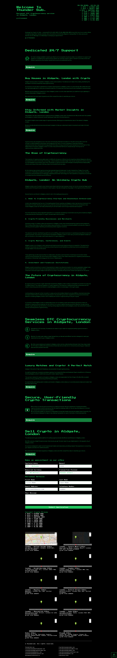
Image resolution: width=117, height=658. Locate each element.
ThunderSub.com (29, 647)
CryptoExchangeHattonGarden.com (35, 648)
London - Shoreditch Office (37, 611)
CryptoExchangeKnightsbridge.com (35, 650)
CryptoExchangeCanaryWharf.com (68, 648)
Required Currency (33, 469)
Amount (62, 463)
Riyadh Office (65, 633)
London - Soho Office (69, 611)
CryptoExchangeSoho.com (66, 653)
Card (114, 656)
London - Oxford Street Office (73, 589)
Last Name (63, 479)
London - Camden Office (70, 568)
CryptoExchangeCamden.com (67, 650)
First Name (30, 479)
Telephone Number (66, 486)
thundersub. (31, 643)
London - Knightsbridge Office (38, 568)
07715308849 (22, 18)
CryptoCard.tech (64, 655)
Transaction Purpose (68, 469)
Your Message (31, 493)
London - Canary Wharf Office (72, 546)
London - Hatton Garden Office (38, 546)
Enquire (30, 67)
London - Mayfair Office (35, 589)
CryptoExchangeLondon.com (67, 647)
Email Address (31, 486)
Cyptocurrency (31, 463)
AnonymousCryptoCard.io (32, 655)
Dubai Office (30, 633)
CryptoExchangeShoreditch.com (34, 653)
